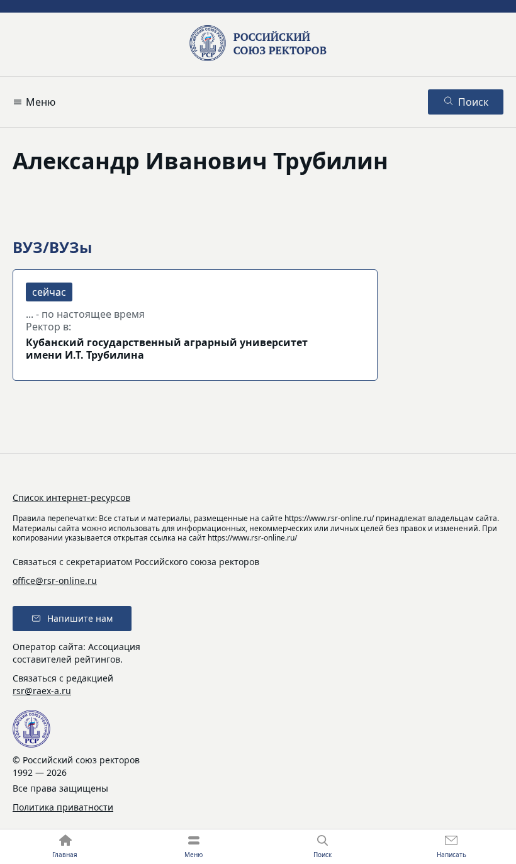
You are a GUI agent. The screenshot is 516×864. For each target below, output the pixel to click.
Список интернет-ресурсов (71, 497)
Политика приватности (63, 807)
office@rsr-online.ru (55, 580)
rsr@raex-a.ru (42, 691)
